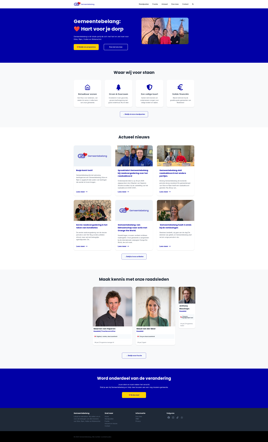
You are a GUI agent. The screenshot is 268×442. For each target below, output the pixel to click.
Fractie (155, 4)
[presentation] (134, 155)
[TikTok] (177, 417)
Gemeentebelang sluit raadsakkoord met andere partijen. (172, 173)
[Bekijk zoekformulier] (192, 4)
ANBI (137, 419)
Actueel (165, 4)
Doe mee (175, 4)
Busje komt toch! (84, 170)
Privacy (138, 421)
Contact (185, 4)
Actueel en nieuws (111, 423)
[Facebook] (169, 417)
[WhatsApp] (182, 417)
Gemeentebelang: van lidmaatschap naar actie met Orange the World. (132, 228)
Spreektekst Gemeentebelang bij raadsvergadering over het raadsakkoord (133, 173)
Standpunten (144, 4)
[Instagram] (173, 417)
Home (107, 416)
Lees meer (81, 192)
